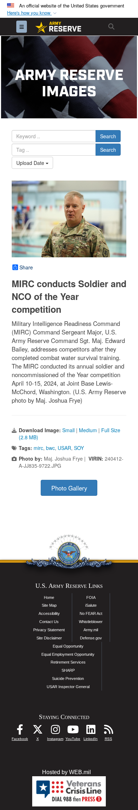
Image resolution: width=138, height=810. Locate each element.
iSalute (91, 605)
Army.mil (91, 630)
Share (26, 267)
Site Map (49, 605)
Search (108, 136)
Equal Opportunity (68, 646)
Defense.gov (91, 638)
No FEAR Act (91, 613)
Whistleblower (91, 621)
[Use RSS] (108, 731)
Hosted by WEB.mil (66, 772)
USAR (64, 447)
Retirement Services (68, 662)
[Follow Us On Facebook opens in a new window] (20, 731)
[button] (32, 13)
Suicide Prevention (68, 678)
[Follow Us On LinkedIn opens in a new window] (90, 731)
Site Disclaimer (49, 638)
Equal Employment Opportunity (67, 654)
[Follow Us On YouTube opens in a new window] (73, 731)
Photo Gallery (69, 488)
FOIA (91, 597)
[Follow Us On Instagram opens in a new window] (55, 731)
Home (49, 597)
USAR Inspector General (68, 687)
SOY (79, 447)
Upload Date (31, 162)
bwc (50, 447)
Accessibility (49, 613)
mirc (38, 447)
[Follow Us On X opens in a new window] (37, 731)
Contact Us (49, 621)
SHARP (68, 670)
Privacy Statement (49, 630)
